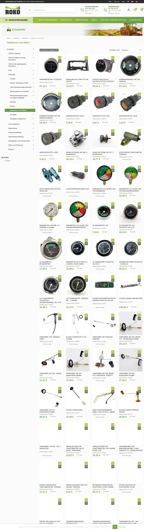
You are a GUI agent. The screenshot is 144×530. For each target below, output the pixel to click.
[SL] (128, 1)
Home (8, 38)
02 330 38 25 (113, 8)
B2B (110, 1)
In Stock (7, 161)
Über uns (116, 1)
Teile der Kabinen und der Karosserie (17, 59)
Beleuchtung (12, 128)
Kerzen (12, 106)
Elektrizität (11, 74)
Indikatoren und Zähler (18, 110)
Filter (10, 70)
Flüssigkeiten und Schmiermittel (19, 141)
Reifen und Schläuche (15, 145)
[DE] (137, 1)
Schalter (12, 79)
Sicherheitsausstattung (16, 137)
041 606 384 (90, 8)
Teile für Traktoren (14, 53)
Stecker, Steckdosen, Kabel (19, 83)
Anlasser (13, 102)
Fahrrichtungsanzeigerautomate (20, 87)
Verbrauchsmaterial (14, 132)
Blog (123, 1)
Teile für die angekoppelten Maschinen (17, 65)
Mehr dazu (122, 527)
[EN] (132, 1)
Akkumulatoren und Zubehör (19, 91)
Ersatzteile (10, 49)
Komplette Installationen (18, 119)
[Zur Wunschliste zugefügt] (59, 61)
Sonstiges (13, 114)
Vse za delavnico (14, 124)
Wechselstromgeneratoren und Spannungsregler (19, 97)
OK (115, 527)
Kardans (11, 149)
